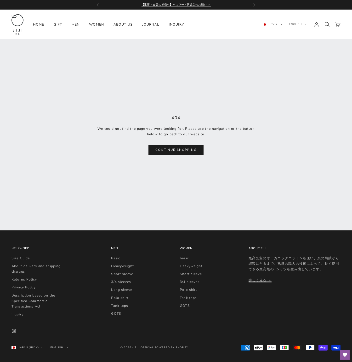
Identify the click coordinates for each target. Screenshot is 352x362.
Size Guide (20, 258)
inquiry (17, 314)
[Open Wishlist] (345, 355)
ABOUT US (123, 24)
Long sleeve (121, 289)
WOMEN (96, 24)
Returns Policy (24, 279)
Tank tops (119, 305)
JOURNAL (150, 24)
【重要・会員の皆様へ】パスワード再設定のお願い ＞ (176, 4)
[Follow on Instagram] (13, 331)
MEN (75, 24)
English (295, 24)
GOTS (116, 313)
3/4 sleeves (121, 282)
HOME (38, 24)
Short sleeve (122, 274)
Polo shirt (119, 298)
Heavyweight (122, 266)
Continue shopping (175, 150)
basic (115, 258)
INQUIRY (176, 24)
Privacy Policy (23, 287)
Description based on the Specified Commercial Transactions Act (33, 301)
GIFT (58, 24)
